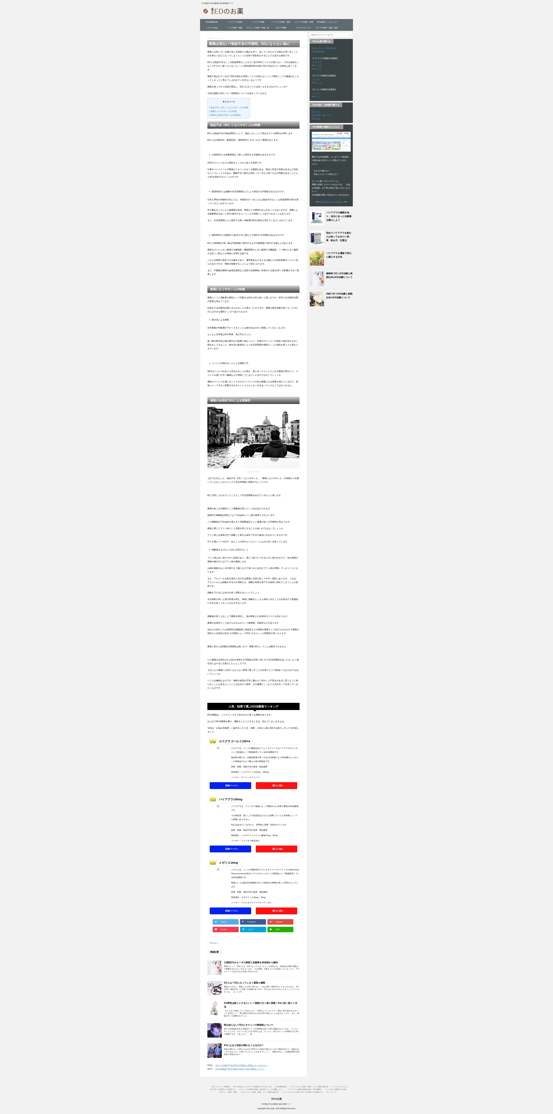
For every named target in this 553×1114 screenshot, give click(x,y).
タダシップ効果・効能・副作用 (258, 29)
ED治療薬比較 (212, 22)
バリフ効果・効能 (234, 28)
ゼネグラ (318, 69)
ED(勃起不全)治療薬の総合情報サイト (276, 1104)
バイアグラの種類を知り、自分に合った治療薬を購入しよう (339, 216)
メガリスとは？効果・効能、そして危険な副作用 (259, 1092)
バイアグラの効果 (234, 22)
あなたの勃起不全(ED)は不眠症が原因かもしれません (241, 1065)
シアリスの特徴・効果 (280, 22)
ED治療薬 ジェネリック (327, 22)
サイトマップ (331, 1092)
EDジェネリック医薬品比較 (324, 48)
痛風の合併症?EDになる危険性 (225, 115)
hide (232, 102)
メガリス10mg (212, 28)
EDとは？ (214, 943)
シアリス (316, 79)
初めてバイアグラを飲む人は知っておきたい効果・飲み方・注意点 (339, 237)
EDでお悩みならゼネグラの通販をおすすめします (252, 1087)
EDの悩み (316, 118)
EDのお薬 (276, 1099)
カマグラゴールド (303, 28)
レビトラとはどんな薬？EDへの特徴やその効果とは (302, 1092)
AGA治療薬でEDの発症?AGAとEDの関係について (239, 1069)
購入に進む (278, 785)
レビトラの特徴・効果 (304, 22)
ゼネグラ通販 (280, 28)
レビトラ (316, 93)
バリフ (317, 96)
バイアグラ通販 (257, 22)
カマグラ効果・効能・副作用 (327, 29)
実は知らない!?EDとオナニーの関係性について (248, 1025)
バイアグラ (317, 62)
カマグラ (318, 65)
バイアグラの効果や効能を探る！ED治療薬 (304, 1089)
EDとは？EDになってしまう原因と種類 (244, 983)
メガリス (318, 82)
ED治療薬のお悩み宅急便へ (331, 202)
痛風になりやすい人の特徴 (223, 111)
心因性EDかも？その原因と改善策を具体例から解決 (251, 962)
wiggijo (249, 472)
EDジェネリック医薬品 (221, 1087)
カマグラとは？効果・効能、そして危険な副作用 (309, 1087)
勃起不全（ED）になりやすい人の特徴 (228, 107)
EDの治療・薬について (322, 115)
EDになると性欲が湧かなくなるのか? (243, 1045)
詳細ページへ (231, 785)
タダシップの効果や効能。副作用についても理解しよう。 (261, 1089)
